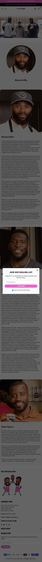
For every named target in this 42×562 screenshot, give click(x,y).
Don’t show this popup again (22, 290)
